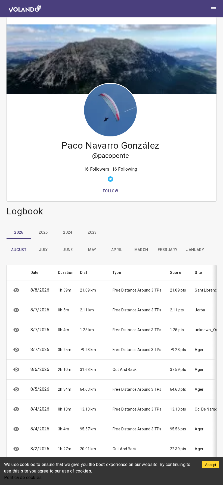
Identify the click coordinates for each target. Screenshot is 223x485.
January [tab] (195, 250)
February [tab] (167, 250)
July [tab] (43, 250)
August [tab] (18, 250)
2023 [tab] (92, 232)
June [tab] (68, 250)
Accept (210, 465)
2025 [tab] (43, 232)
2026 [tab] (18, 232)
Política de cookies (23, 477)
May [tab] (92, 250)
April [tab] (116, 250)
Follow (110, 191)
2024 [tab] (67, 232)
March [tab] (141, 250)
